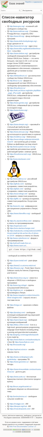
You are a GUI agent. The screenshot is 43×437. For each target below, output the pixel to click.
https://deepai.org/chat (18, 406)
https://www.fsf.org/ (17, 36)
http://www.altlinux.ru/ (18, 179)
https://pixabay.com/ (17, 312)
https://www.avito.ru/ (17, 377)
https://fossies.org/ (17, 268)
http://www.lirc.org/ (17, 206)
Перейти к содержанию (33, 2)
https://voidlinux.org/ (17, 137)
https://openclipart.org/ (18, 320)
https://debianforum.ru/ (18, 76)
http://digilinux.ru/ (16, 290)
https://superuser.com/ (18, 226)
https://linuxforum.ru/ (17, 88)
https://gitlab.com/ (16, 189)
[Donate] (16, 429)
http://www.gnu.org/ (17, 26)
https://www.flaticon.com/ (24, 342)
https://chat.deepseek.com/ (20, 409)
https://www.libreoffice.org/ (20, 213)
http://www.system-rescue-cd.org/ (22, 147)
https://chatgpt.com (17, 404)
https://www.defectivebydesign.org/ (23, 41)
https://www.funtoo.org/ (18, 110)
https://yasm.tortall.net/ (18, 261)
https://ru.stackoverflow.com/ (20, 221)
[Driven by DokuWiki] (26, 432)
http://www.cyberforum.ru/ (19, 238)
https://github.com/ (17, 184)
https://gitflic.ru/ (15, 199)
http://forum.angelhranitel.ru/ (20, 386)
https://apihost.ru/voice (18, 349)
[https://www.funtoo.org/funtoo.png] (16, 117)
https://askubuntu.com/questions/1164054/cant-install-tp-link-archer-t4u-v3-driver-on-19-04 (24, 233)
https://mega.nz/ (16, 305)
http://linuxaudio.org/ (17, 345)
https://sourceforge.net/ (18, 194)
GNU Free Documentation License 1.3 (22, 426)
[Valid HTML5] (35, 429)
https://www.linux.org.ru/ (19, 278)
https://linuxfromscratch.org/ (20, 154)
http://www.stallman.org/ (19, 31)
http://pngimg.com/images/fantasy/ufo (24, 335)
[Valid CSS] (16, 432)
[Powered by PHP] (26, 429)
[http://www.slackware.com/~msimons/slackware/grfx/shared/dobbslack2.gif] (14, 169)
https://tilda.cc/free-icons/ (19, 325)
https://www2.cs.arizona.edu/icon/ (23, 265)
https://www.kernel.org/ (18, 46)
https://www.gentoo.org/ (19, 103)
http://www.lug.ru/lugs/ (18, 285)
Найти (20, 10)
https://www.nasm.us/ (18, 246)
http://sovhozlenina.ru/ (18, 396)
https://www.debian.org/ (19, 53)
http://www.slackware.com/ (20, 159)
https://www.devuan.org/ (19, 132)
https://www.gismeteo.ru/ (19, 362)
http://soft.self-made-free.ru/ (20, 243)
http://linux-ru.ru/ (16, 81)
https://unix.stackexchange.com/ (22, 228)
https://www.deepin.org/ (19, 124)
